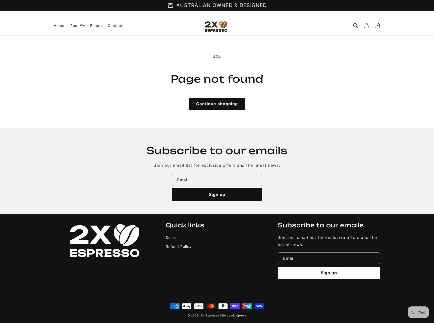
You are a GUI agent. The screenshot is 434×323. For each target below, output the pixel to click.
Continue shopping (217, 103)
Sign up (217, 194)
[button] (355, 25)
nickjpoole (239, 315)
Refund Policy (178, 246)
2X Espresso (210, 315)
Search (172, 237)
